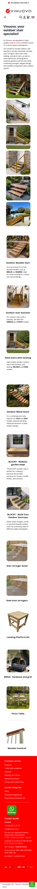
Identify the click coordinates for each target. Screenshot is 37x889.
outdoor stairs (15, 43)
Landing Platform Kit (18, 637)
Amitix (4, 887)
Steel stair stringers (17, 600)
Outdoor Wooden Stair (18, 262)
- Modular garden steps (19, 463)
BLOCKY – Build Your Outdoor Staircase (18, 516)
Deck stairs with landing (18, 357)
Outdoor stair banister (18, 312)
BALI (26, 418)
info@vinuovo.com (12, 829)
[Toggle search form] (20, 17)
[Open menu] (4, 17)
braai (5, 58)
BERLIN (10, 272)
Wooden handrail (17, 748)
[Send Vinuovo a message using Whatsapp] (32, 884)
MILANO (16, 367)
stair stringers (8, 53)
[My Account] (24, 17)
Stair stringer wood (17, 565)
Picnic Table (18, 713)
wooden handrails (18, 51)
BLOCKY (12, 461)
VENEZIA (10, 322)
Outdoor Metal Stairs (18, 411)
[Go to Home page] (18, 11)
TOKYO (20, 322)
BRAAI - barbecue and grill (18, 677)
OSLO (18, 418)
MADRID (19, 272)
